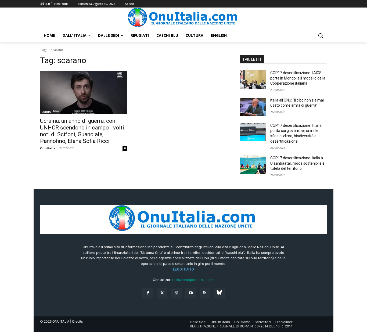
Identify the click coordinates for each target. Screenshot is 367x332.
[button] (320, 35)
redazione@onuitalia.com (193, 280)
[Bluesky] (219, 293)
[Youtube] (190, 293)
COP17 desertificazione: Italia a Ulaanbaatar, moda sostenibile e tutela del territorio (297, 163)
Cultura (47, 112)
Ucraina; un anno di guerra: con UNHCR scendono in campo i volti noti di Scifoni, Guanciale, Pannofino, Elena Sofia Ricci (82, 131)
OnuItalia (48, 148)
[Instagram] (176, 293)
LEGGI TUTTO (183, 269)
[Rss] (205, 293)
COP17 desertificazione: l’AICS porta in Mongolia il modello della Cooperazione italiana (297, 78)
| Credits (76, 321)
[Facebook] (147, 293)
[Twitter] (162, 293)
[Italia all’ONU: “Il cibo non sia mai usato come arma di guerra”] (253, 107)
